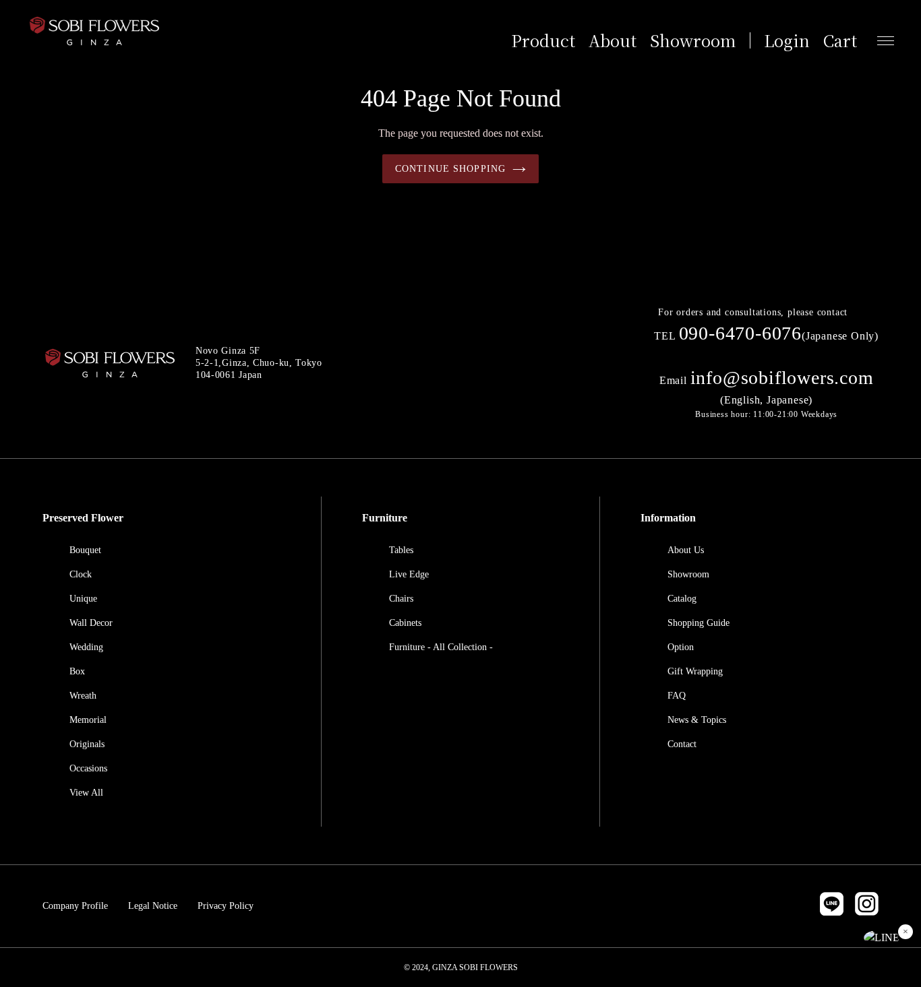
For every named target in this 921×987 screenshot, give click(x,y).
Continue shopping (450, 169)
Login (787, 40)
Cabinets (405, 623)
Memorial (88, 720)
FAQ (676, 696)
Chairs (401, 599)
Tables (401, 550)
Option (680, 647)
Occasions (88, 768)
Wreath (82, 696)
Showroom (693, 40)
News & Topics (696, 720)
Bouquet (85, 550)
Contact (681, 744)
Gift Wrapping (695, 671)
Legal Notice (152, 906)
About (612, 40)
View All (86, 793)
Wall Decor (91, 623)
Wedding (86, 647)
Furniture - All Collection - (441, 647)
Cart (840, 40)
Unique (83, 599)
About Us (685, 550)
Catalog (681, 599)
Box (77, 671)
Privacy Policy (226, 906)
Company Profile (75, 906)
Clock (80, 574)
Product (543, 40)
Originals (87, 744)
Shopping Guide (698, 623)
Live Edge (409, 574)
